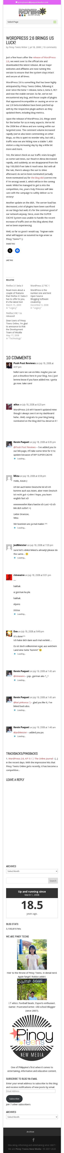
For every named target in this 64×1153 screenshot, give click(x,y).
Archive (30, 1131)
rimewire (19, 575)
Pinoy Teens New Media (28, 1149)
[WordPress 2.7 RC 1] (43, 296)
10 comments (50, 47)
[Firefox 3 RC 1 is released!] (18, 326)
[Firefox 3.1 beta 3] (18, 296)
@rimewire (19, 676)
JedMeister (20, 545)
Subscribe (14, 1098)
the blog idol (37, 177)
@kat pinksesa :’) (22, 702)
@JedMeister (20, 732)
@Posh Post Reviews (25, 447)
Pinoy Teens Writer (18, 47)
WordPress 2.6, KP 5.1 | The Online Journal (30, 758)
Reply (52, 394)
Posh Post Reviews (25, 363)
